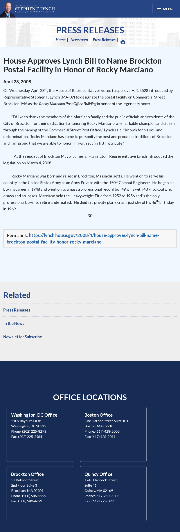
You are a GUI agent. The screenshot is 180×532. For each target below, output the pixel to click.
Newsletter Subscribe (22, 336)
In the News (13, 323)
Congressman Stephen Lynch (27, 9)
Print (122, 39)
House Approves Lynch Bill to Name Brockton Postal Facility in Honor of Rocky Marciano (82, 65)
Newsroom (79, 39)
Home (60, 39)
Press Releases (90, 30)
